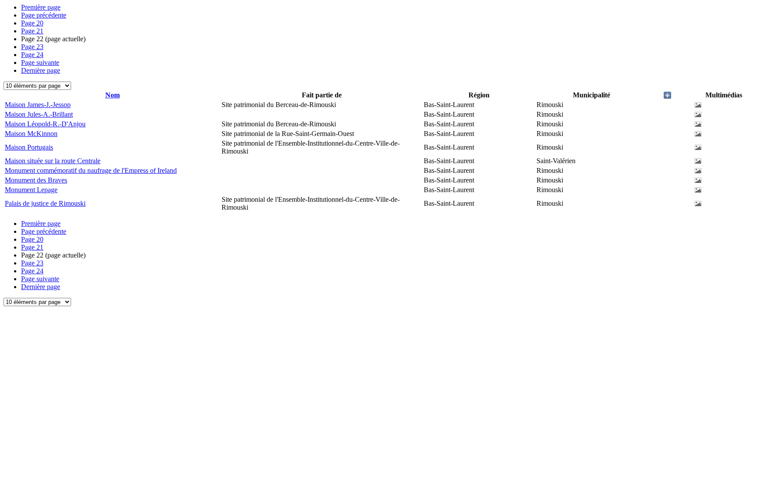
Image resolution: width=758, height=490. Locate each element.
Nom (112, 95)
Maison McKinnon (31, 133)
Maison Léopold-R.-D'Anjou (45, 124)
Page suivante (40, 62)
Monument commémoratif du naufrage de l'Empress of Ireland (91, 170)
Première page (41, 7)
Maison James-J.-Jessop (38, 104)
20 (32, 23)
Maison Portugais (29, 147)
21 (32, 31)
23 (32, 46)
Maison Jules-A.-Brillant (39, 114)
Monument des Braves (36, 180)
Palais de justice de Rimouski (45, 203)
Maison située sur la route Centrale (52, 161)
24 (32, 54)
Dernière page (40, 70)
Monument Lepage (31, 189)
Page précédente (43, 15)
